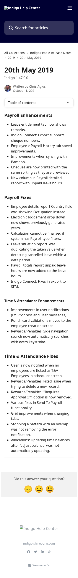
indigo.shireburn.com (39, 543)
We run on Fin (41, 565)
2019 (11, 57)
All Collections (14, 53)
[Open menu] (70, 7)
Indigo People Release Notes (51, 53)
